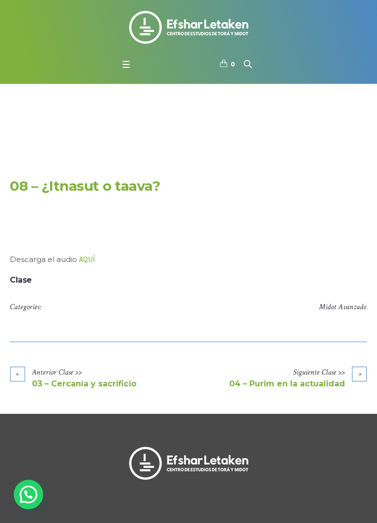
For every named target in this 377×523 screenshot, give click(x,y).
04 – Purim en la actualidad (287, 383)
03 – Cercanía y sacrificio (84, 383)
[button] (28, 494)
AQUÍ (87, 259)
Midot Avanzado (342, 307)
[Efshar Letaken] (188, 27)
